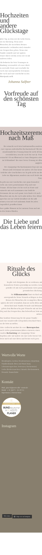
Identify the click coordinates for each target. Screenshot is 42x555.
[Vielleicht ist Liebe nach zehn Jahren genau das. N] (21, 442)
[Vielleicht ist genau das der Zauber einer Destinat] (21, 469)
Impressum (6, 393)
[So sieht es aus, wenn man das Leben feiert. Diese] (21, 500)
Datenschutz (16, 393)
